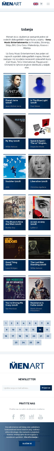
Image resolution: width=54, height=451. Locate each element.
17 (13, 336)
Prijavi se (46, 388)
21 (41, 336)
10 (13, 329)
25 (30, 342)
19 (27, 336)
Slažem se (27, 444)
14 (40, 329)
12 (26, 329)
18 (20, 336)
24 (23, 342)
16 (6, 336)
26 (38, 342)
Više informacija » (31, 437)
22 (48, 336)
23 (16, 342)
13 (33, 329)
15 (47, 329)
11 (20, 329)
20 (34, 336)
